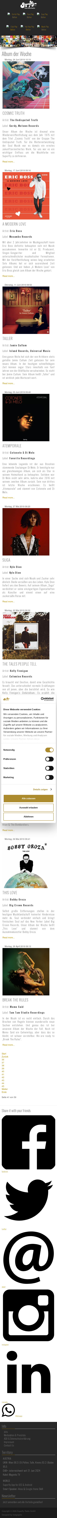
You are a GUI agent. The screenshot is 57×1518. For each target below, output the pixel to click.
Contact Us (9, 1445)
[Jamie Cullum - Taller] (25, 309)
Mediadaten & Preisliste (15, 1435)
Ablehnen (28, 816)
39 (3, 1068)
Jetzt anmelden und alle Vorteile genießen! (23, 1502)
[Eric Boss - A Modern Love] (25, 195)
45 (3, 1086)
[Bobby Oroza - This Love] (25, 864)
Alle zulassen (28, 798)
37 (3, 1062)
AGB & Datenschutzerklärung (17, 1438)
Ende (4, 1091)
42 (3, 1077)
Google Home (32, 1489)
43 (3, 1080)
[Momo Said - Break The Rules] (25, 971)
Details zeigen (40, 789)
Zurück (5, 1056)
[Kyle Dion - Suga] (25, 531)
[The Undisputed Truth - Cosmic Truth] (25, 84)
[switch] (49, 759)
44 (3, 1083)
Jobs (6, 1432)
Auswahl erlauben (28, 807)
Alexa (20, 1489)
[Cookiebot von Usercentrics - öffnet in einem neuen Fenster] (41, 699)
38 (3, 1065)
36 (3, 1059)
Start (4, 1053)
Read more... (8, 161)
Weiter (5, 1089)
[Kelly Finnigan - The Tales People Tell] (25, 635)
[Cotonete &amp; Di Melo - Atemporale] (25, 417)
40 (3, 1071)
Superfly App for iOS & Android (17, 1485)
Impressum (9, 1442)
